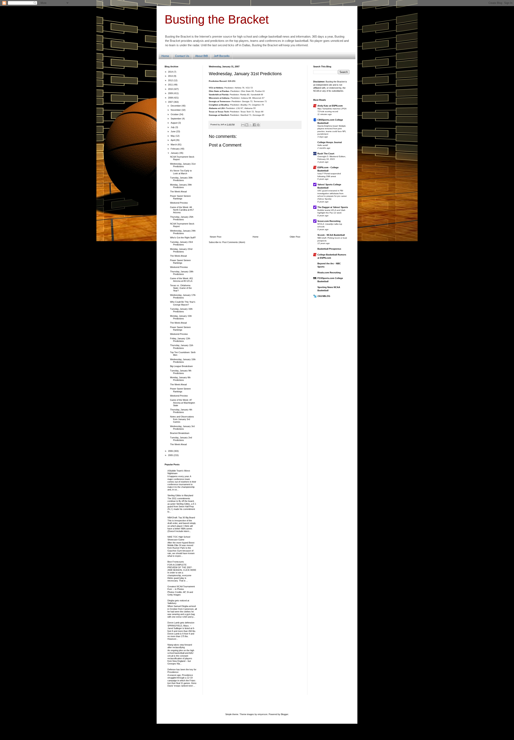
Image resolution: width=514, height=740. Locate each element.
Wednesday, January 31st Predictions (183, 165)
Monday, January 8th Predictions (180, 378)
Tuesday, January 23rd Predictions (181, 243)
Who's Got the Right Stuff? (183, 237)
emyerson (262, 714)
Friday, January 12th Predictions (180, 339)
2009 (170, 93)
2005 (170, 455)
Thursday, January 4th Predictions (181, 410)
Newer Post (215, 237)
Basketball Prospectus (329, 249)
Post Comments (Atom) (233, 242)
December (176, 106)
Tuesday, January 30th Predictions (181, 178)
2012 (170, 80)
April (173, 140)
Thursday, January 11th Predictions (181, 346)
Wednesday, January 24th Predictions (183, 232)
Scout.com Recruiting (329, 221)
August (174, 123)
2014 (170, 72)
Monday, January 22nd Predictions (181, 250)
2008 (170, 97)
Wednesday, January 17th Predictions (183, 296)
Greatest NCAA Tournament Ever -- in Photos (181, 587)
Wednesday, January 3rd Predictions (182, 427)
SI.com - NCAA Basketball (331, 235)
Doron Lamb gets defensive (180, 622)
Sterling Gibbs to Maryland (180, 495)
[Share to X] (251, 125)
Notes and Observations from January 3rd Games (182, 419)
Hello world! (322, 145)
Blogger (284, 714)
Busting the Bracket (217, 19)
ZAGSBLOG (323, 296)
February (175, 149)
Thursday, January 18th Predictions (181, 272)
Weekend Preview (179, 203)
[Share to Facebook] (254, 125)
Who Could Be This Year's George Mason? (182, 303)
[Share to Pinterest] (258, 125)
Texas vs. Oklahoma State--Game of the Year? (181, 288)
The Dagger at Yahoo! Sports (332, 207)
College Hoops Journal (329, 142)
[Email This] (243, 125)
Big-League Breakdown (181, 366)
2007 (170, 102)
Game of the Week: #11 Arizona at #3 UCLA (181, 279)
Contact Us (182, 55)
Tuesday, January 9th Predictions (180, 371)
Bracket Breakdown (179, 433)
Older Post (295, 237)
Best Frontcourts (175, 562)
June (173, 131)
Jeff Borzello (221, 55)
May (173, 136)
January (175, 153)
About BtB (201, 55)
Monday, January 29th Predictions (181, 186)
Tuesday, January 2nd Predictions (181, 438)
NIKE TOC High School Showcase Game (178, 538)
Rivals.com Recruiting (329, 272)
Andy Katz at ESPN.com (330, 106)
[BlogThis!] (247, 125)
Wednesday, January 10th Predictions (183, 360)
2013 (170, 76)
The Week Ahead (178, 191)
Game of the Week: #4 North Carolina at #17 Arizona (182, 210)
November (176, 110)
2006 (170, 451)
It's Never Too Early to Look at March (181, 171)
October (175, 114)
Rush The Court (325, 153)
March (174, 144)
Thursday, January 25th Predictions (181, 218)
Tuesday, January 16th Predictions (181, 310)
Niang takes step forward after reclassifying (179, 646)
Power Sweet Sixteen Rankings (180, 197)
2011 (170, 84)
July (173, 127)
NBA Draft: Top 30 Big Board (181, 517)
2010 (170, 89)
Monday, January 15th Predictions (181, 317)
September (176, 118)
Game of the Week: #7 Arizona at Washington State (182, 402)
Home (165, 55)
